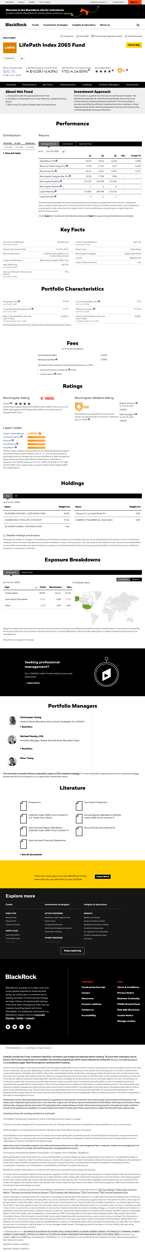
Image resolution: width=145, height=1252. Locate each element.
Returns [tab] (44, 135)
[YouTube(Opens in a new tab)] (28, 1027)
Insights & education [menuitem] (83, 25)
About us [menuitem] (105, 25)
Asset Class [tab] (27, 572)
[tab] (19, 153)
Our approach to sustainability (96, 932)
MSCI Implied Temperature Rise (114, 1193)
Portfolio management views (95, 935)
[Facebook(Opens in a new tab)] (8, 1027)
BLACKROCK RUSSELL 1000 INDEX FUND (25, 514)
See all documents (32, 855)
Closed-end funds (13, 925)
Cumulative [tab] (67, 144)
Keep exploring (72, 951)
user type (68, 13)
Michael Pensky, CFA (31, 736)
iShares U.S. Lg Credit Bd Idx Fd (90, 514)
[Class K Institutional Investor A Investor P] (13, 58)
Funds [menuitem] (35, 25)
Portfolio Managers (109, 85)
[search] (137, 25)
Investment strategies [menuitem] (55, 25)
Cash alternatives (13, 935)
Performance (29, 85)
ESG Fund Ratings (105, 1190)
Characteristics (68, 85)
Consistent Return (12, 437)
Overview (11, 85)
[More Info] (89, 70)
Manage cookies (126, 1021)
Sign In (133, 2)
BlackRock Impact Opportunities (57, 918)
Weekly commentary (92, 918)
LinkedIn (30, 1018)
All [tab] (16, 496)
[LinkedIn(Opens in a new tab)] (14, 1027)
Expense (7, 441)
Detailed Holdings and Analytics (23, 535)
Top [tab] (7, 496)
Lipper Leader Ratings (13, 434)
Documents (132, 85)
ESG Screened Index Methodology (65, 1193)
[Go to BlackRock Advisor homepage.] (21, 978)
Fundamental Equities (54, 925)
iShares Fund (116, 1060)
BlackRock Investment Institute (96, 925)
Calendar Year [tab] (85, 144)
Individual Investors (98, 2)
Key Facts (48, 85)
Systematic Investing (53, 932)
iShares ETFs (11, 921)
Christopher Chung (30, 717)
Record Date (8, 143)
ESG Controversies (90, 1193)
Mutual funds (11, 918)
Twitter (20, 1018)
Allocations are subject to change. (71, 634)
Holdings (87, 85)
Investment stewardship (93, 928)
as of (41, 151)
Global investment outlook (94, 921)
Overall (6, 404)
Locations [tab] (123, 579)
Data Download (135, 36)
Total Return (9, 448)
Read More (27, 727)
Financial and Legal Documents (108, 36)
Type (7, 587)
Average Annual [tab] (48, 144)
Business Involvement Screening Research (30, 1193)
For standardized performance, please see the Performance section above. (37, 325)
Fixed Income (50, 921)
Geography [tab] (11, 572)
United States (118, 2)
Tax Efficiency (9, 444)
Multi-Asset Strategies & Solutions (58, 928)
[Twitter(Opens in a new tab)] (21, 1027)
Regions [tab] (136, 579)
